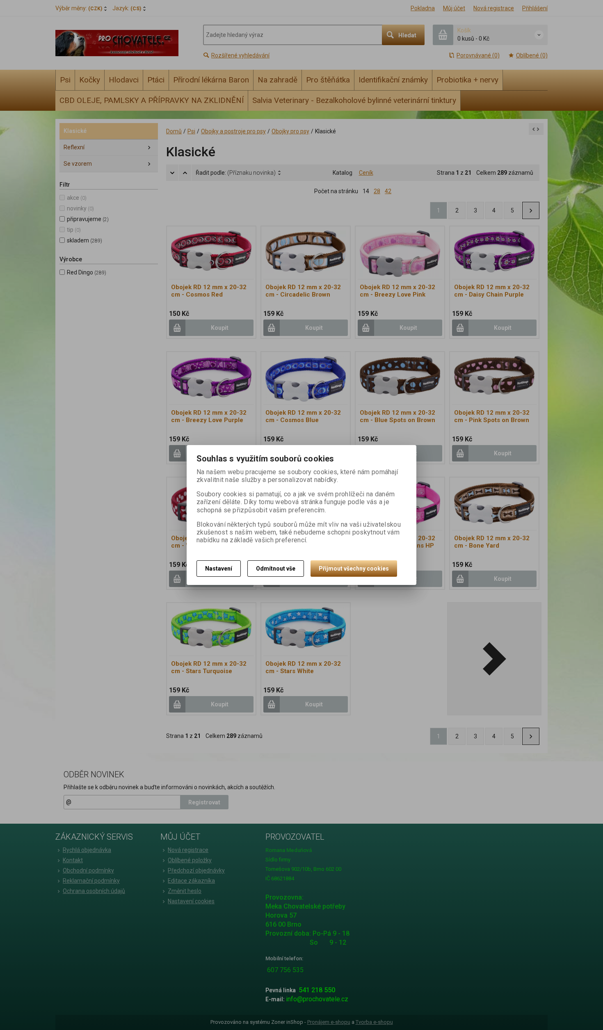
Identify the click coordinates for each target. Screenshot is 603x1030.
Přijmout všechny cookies (354, 568)
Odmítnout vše (275, 568)
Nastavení (218, 568)
